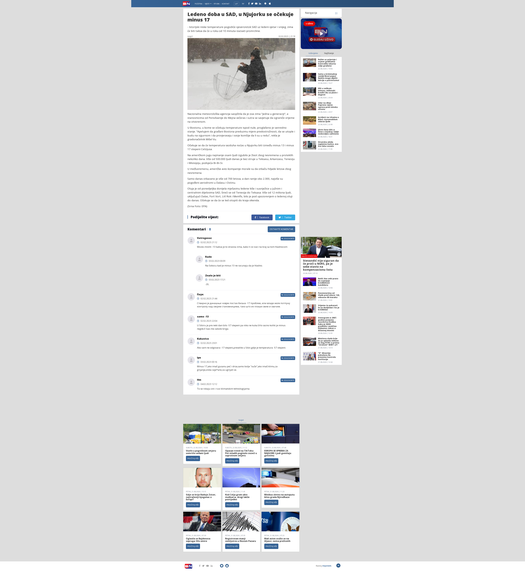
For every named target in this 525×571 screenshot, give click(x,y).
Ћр (243, 4)
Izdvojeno (313, 53)
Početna (198, 4)
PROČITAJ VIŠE (193, 458)
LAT (236, 4)
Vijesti (207, 4)
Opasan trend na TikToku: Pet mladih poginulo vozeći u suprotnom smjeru (241, 453)
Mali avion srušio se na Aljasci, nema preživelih (277, 540)
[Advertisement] (219, 408)
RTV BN (216, 4)
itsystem (326, 565)
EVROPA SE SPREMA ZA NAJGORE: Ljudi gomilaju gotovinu (277, 453)
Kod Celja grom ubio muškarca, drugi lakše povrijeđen (237, 497)
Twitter (288, 217)
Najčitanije (329, 53)
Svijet (241, 420)
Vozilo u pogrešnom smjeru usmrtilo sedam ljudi (201, 452)
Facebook (264, 217)
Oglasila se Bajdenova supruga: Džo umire (198, 540)
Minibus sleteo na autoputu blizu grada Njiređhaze (279, 496)
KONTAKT (225, 4)
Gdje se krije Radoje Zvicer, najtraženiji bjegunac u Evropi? (201, 497)
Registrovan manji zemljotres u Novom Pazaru (240, 540)
